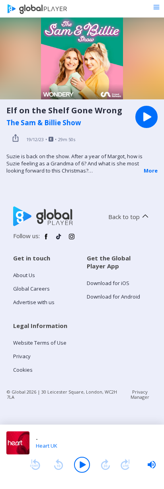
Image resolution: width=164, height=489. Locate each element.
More (151, 170)
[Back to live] (125, 465)
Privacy (22, 356)
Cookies (23, 369)
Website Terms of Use (39, 342)
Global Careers (31, 288)
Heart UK (46, 445)
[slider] (151, 464)
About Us (24, 275)
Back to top (124, 217)
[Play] (82, 465)
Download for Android (113, 296)
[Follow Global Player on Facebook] (46, 239)
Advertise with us (34, 302)
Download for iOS (108, 283)
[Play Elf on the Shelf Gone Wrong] (146, 117)
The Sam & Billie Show (43, 122)
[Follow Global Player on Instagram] (71, 239)
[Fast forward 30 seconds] (105, 465)
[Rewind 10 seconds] (58, 465)
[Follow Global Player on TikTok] (58, 239)
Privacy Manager (140, 394)
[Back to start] (35, 465)
